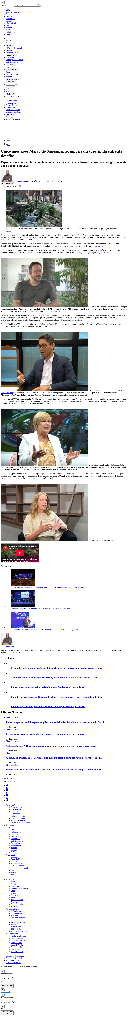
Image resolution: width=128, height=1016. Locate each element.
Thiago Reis (16, 929)
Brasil (13, 830)
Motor (13, 872)
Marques (14, 924)
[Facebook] (7, 790)
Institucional (16, 814)
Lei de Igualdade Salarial (21, 823)
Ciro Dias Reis (17, 938)
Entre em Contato (18, 816)
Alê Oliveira (16, 911)
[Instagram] (7, 788)
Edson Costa (9, 646)
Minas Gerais (16, 845)
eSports (14, 861)
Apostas (14, 884)
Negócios (14, 902)
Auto (13, 882)
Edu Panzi (15, 915)
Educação (15, 886)
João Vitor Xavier (18, 922)
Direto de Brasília (18, 940)
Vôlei (13, 877)
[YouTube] (7, 795)
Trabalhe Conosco (18, 820)
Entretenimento (17, 841)
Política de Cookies (13, 960)
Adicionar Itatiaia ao (11, 186)
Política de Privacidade (15, 956)
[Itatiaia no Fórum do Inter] (7, 800)
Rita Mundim (16, 949)
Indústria (14, 895)
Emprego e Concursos (19, 888)
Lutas (13, 870)
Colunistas (12, 934)
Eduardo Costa (17, 945)
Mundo (14, 848)
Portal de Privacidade (14, 958)
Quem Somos (16, 807)
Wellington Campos (19, 931)
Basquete (14, 857)
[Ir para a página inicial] (8, 136)
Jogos (13, 897)
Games (13, 893)
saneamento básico (95, 246)
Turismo (14, 906)
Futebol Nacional (18, 866)
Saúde (13, 852)
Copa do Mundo (17, 859)
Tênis (13, 875)
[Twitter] (7, 785)
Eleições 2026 (16, 836)
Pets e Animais (17, 904)
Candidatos (15, 839)
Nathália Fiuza (16, 927)
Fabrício (14, 920)
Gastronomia (16, 843)
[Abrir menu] (3, 2)
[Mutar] (3, 989)
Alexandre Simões (18, 913)
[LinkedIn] (7, 798)
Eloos (13, 891)
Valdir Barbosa (17, 952)
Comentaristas (14, 909)
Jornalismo (12, 825)
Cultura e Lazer (17, 832)
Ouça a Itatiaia (16, 811)
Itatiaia (11, 805)
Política (14, 850)
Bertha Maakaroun (18, 936)
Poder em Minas (17, 947)
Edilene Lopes (16, 943)
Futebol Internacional (19, 868)
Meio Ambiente (17, 900)
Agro (13, 827)
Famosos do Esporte (19, 863)
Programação (16, 809)
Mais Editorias (14, 879)
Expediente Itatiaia (18, 818)
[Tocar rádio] (3, 971)
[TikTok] (7, 793)
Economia (15, 834)
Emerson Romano (18, 918)
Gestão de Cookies (13, 963)
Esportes (11, 855)
